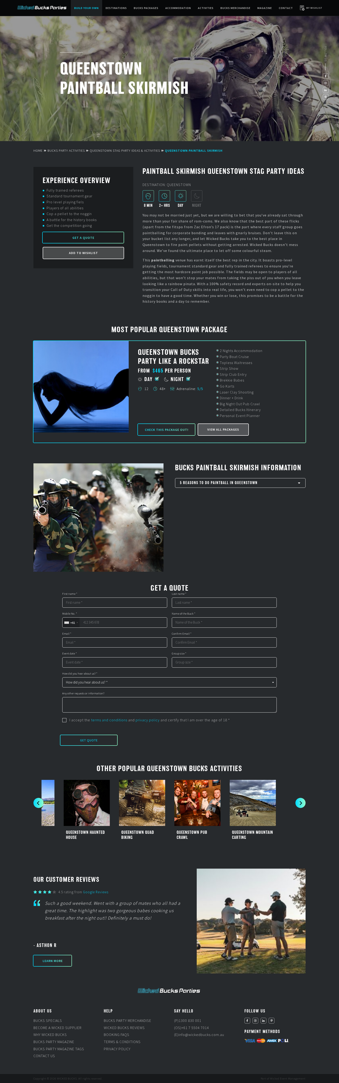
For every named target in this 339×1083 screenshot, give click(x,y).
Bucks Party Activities (66, 150)
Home (38, 150)
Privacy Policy (117, 1048)
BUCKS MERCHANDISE (235, 8)
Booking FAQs (116, 1034)
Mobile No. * (69, 613)
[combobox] (70, 622)
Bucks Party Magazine (53, 1041)
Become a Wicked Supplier (57, 1027)
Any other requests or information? (83, 693)
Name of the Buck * (183, 613)
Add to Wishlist (83, 253)
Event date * (69, 653)
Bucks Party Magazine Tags (58, 1048)
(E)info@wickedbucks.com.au (199, 1034)
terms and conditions (109, 720)
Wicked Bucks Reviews (124, 1027)
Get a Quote (83, 238)
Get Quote (89, 740)
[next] (300, 803)
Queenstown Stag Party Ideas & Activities (125, 150)
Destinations (116, 8)
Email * (66, 633)
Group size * (179, 653)
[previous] (38, 803)
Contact (286, 8)
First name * (69, 593)
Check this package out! (166, 430)
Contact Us (44, 1055)
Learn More (53, 961)
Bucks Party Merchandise (127, 1020)
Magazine (264, 8)
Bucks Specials (47, 1020)
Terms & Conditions (122, 1041)
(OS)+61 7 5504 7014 (191, 1027)
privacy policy (148, 720)
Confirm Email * (182, 633)
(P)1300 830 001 (187, 1020)
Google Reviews (95, 892)
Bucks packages (146, 8)
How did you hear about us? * (79, 673)
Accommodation (178, 8)
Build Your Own (86, 8)
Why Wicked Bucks (50, 1034)
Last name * (179, 593)
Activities (206, 8)
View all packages (223, 429)
